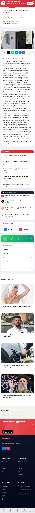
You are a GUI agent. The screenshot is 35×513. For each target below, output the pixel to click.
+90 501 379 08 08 (25, 486)
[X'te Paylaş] (8, 52)
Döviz (19, 462)
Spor (4, 257)
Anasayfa (5, 7)
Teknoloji (5, 261)
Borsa (3, 465)
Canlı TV (20, 474)
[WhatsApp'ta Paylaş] (12, 52)
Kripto (19, 465)
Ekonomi (5, 253)
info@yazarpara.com (26, 489)
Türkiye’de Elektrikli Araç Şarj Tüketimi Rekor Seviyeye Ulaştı (17, 169)
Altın (3, 471)
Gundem (5, 249)
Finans (4, 468)
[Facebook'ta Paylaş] (20, 52)
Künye (3, 489)
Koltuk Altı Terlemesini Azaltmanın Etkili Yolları (15, 155)
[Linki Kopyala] (23, 52)
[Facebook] (4, 448)
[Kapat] (33, 2)
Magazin (5, 264)
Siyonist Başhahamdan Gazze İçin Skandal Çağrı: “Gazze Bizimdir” (15, 177)
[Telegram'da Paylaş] (16, 52)
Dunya (4, 268)
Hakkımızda (5, 486)
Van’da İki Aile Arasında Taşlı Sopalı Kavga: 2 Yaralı (16, 184)
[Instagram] (8, 448)
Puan (19, 471)
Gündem (12, 7)
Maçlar (20, 468)
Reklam (4, 492)
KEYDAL (27, 493)
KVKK (3, 496)
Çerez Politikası (6, 499)
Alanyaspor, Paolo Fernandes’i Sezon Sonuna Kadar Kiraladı (16, 162)
